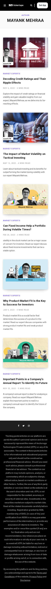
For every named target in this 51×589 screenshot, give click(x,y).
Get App (42, 5)
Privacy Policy (35, 577)
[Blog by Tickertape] (16, 5)
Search (32, 5)
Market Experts (11, 74)
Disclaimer (25, 580)
